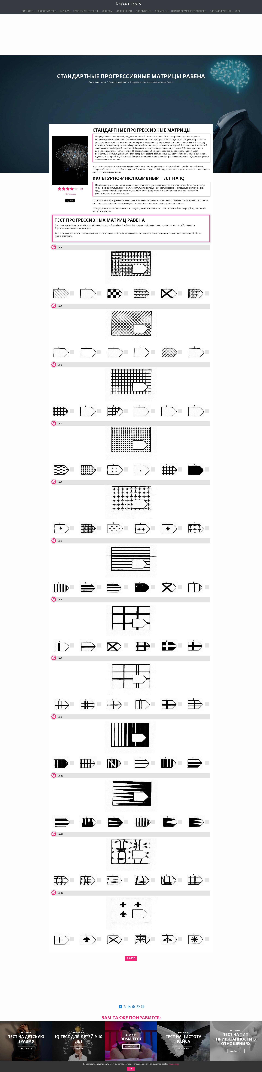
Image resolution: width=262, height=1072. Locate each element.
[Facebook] (120, 1007)
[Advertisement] (131, 35)
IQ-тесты (107, 11)
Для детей (161, 11)
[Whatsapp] (138, 1007)
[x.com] (125, 1007)
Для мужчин (143, 11)
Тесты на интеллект (118, 82)
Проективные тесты (85, 11)
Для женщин (124, 11)
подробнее (174, 1064)
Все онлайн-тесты (97, 82)
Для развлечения (220, 11)
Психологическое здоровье (188, 11)
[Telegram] (133, 1007)
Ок (131, 1069)
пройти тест (26, 1049)
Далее (131, 958)
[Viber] (142, 1007)
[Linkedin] (129, 1007)
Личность (28, 11)
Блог (237, 11)
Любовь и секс (47, 11)
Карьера (64, 11)
